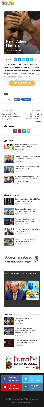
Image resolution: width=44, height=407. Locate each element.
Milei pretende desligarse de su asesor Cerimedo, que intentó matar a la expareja (27, 179)
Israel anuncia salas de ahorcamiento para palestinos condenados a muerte (26, 331)
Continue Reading (22, 83)
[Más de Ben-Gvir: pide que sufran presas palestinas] (9, 232)
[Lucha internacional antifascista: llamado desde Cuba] (9, 169)
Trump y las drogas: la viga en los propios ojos (20, 273)
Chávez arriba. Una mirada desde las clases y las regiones (11, 116)
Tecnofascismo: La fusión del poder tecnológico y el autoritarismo (26, 147)
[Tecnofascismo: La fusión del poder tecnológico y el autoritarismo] (9, 147)
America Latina (13, 94)
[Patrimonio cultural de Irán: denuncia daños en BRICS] (9, 242)
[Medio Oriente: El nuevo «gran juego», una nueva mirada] (9, 343)
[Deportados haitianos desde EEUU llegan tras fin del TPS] (9, 211)
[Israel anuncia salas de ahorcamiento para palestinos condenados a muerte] (9, 331)
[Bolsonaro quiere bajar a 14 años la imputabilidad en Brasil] (9, 201)
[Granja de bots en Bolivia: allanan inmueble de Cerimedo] (9, 159)
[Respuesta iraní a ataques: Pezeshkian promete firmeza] (9, 221)
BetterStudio (27, 402)
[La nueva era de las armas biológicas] (9, 321)
